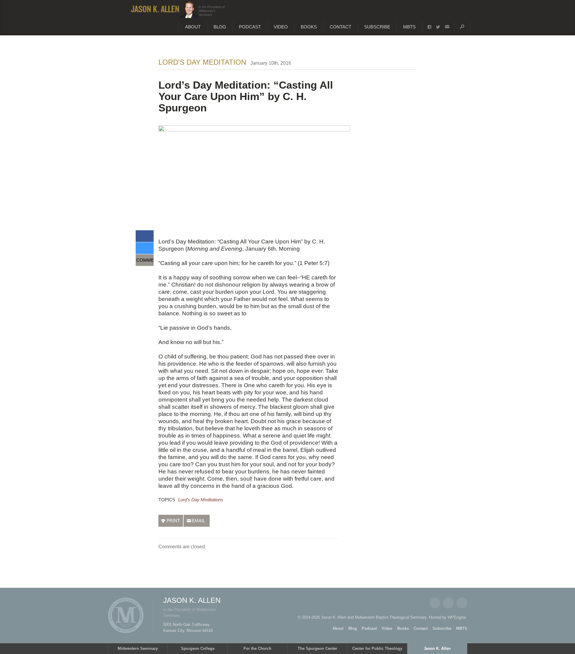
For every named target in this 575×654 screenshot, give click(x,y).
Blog (220, 26)
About (193, 26)
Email (461, 602)
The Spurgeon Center (317, 648)
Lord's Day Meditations (200, 499)
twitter (438, 27)
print (173, 520)
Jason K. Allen (437, 648)
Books (309, 26)
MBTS (409, 26)
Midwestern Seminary (138, 648)
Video (281, 26)
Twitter (448, 602)
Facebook (434, 602)
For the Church (257, 648)
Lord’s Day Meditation (202, 62)
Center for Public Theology (377, 648)
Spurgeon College (197, 648)
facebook (429, 27)
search (462, 27)
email (447, 27)
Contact (340, 26)
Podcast (250, 26)
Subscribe (377, 26)
